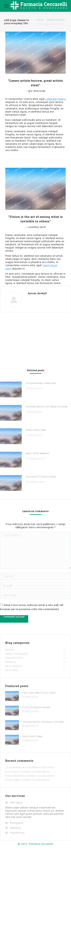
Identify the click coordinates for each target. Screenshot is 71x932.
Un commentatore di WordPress (21, 767)
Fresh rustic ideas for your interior (39, 692)
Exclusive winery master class (41, 383)
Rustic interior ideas (36, 430)
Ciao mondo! (48, 767)
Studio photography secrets (36, 707)
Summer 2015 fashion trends (41, 476)
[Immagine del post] (11, 390)
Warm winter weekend (37, 453)
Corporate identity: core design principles (46, 406)
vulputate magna (55, 99)
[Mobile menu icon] (6, 6)
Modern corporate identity (36, 771)
